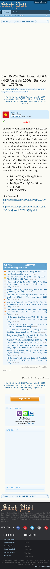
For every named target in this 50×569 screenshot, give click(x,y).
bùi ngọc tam (41, 89)
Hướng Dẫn (7, 555)
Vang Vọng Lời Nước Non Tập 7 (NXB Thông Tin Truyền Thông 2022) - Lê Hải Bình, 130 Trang (27, 353)
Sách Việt (31, 423)
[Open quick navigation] (47, 21)
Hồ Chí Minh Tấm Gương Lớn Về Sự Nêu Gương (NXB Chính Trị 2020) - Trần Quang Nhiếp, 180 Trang (27, 319)
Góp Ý (27, 543)
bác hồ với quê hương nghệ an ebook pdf (20, 89)
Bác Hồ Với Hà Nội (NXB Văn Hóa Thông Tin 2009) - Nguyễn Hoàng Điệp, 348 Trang (25, 98)
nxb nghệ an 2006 (22, 92)
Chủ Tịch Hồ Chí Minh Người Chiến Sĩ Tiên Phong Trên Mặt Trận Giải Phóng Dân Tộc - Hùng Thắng (27, 312)
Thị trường (28, 550)
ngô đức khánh (8, 92)
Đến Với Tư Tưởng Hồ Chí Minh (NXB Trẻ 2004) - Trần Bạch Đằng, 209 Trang (27, 273)
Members (16, 12)
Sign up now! (25, 399)
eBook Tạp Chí (8, 546)
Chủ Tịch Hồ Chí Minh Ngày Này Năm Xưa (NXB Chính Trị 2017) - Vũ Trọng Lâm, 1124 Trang (27, 297)
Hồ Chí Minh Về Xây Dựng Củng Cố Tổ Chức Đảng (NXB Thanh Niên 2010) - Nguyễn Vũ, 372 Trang (27, 284)
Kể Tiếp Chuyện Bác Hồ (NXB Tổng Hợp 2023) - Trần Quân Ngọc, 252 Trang (27, 278)
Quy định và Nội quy (42, 566)
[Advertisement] (25, 49)
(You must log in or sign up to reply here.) (35, 378)
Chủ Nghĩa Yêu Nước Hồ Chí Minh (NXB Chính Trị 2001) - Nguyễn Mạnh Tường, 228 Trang (27, 341)
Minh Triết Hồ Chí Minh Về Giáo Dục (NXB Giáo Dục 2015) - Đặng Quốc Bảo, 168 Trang (27, 331)
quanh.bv (15, 112)
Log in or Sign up (40, 2)
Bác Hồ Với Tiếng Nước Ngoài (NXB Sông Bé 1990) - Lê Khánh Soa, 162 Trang (27, 336)
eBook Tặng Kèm (9, 552)
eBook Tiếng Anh (9, 542)
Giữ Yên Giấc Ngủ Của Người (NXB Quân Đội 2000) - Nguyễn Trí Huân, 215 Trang (27, 346)
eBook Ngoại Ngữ (9, 549)
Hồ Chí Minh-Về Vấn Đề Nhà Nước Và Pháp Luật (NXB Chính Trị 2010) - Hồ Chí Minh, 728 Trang (27, 360)
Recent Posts (19, 15)
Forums (6, 12)
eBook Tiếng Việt (9, 539)
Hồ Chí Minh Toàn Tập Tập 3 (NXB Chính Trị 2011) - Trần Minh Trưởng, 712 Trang (27, 325)
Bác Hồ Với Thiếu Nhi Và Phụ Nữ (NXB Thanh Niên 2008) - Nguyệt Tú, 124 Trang (25, 101)
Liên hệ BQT (29, 556)
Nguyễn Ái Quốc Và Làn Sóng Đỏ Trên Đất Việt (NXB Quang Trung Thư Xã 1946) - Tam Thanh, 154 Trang (27, 304)
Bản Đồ (27, 539)
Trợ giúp (28, 553)
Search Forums (7, 15)
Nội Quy (27, 546)
